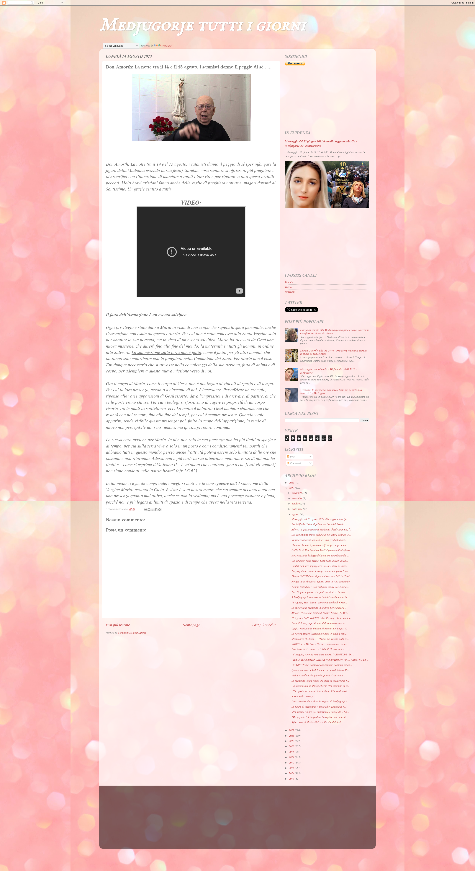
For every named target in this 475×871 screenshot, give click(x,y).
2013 (292, 778)
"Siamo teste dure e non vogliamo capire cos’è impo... (320, 587)
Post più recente (118, 624)
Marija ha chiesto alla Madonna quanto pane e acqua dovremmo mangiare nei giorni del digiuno (334, 331)
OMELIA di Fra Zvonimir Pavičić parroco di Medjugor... (322, 550)
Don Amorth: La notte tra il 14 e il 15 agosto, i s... (318, 649)
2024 (292, 482)
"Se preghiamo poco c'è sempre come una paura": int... (320, 571)
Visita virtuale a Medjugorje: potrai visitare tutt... (318, 675)
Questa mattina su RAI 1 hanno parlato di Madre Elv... (320, 670)
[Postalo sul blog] (149, 509)
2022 (292, 730)
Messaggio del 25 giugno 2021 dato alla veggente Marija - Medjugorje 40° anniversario (321, 143)
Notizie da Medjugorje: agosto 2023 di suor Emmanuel (320, 581)
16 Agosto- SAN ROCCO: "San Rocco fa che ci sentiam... (322, 618)
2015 (292, 768)
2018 (292, 751)
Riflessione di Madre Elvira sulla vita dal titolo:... (318, 722)
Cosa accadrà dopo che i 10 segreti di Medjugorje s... (320, 701)
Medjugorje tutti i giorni (202, 25)
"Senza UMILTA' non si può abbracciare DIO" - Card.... (321, 576)
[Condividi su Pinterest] (159, 509)
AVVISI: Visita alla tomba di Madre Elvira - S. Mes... (320, 613)
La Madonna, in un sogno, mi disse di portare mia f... (320, 680)
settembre (297, 509)
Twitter (288, 287)
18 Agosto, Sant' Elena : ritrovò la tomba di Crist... (319, 602)
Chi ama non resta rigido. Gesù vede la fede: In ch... (319, 560)
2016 (292, 762)
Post (292, 456)
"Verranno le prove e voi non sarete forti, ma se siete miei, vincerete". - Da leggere (331, 391)
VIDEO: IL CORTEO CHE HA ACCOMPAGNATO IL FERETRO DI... (329, 659)
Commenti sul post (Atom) (132, 632)
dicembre (297, 492)
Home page (191, 624)
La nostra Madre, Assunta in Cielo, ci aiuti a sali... (319, 633)
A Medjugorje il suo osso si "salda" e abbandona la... (320, 597)
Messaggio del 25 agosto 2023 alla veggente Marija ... (320, 519)
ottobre (296, 503)
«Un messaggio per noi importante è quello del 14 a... (320, 712)
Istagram (289, 291)
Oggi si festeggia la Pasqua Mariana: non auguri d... (319, 628)
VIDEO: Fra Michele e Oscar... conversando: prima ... (320, 644)
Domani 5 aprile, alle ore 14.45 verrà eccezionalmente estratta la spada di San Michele (333, 352)
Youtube (289, 282)
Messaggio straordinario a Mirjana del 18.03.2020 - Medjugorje (328, 370)
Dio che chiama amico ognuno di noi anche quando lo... (321, 534)
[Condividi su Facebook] (156, 509)
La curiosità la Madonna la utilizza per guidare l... (318, 607)
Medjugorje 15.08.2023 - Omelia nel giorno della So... (320, 639)
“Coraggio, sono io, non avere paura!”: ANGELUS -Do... (322, 654)
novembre (297, 498)
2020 (292, 741)
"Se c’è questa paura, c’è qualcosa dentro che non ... (319, 592)
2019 (292, 746)
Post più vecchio (264, 624)
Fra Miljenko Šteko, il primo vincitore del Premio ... (319, 524)
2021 (292, 735)
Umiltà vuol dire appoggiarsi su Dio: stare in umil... (319, 566)
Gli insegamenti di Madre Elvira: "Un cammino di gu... (320, 686)
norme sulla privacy (302, 696)
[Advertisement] (327, 98)
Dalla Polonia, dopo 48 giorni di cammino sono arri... (320, 623)
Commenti (295, 463)
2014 (292, 773)
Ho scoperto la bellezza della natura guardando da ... (320, 555)
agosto (296, 514)
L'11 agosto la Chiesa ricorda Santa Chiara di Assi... (320, 691)
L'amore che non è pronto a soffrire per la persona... (319, 545)
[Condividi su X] (152, 509)
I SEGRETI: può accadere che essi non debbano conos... (321, 665)
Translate (166, 45)
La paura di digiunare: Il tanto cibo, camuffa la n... (319, 706)
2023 (292, 488)
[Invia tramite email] (145, 509)
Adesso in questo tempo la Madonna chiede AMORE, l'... (321, 529)
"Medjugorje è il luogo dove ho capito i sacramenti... (319, 717)
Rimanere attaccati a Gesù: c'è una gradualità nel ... (319, 540)
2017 (292, 757)
